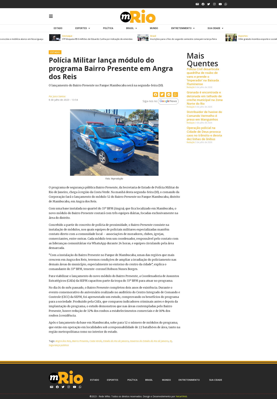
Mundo (154, 28)
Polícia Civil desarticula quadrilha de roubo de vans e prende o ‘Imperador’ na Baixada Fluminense (203, 76)
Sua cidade (214, 28)
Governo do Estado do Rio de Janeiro (149, 341)
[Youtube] (220, 4)
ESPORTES (81, 28)
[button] (86, 37)
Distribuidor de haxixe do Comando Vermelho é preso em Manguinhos (204, 115)
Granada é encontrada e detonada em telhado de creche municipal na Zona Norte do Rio (205, 97)
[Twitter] (208, 4)
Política (108, 28)
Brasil (130, 28)
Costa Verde (95, 341)
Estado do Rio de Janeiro (116, 341)
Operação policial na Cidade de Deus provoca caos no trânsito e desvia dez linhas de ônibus (204, 133)
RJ (171, 341)
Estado (58, 28)
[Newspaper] (197, 4)
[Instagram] (214, 4)
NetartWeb (181, 396)
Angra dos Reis (63, 341)
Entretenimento (181, 28)
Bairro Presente (80, 341)
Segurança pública (59, 345)
